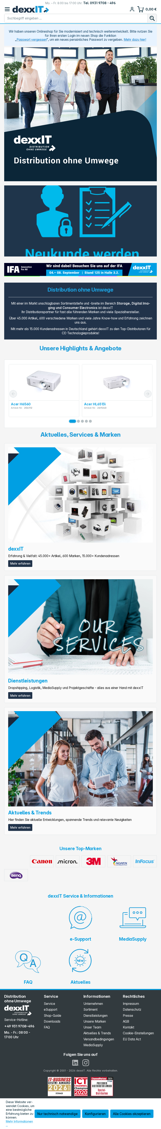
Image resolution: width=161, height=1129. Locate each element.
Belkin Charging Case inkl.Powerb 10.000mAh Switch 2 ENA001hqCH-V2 (115, 406)
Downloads (52, 1021)
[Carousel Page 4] (86, 421)
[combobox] (75, 18)
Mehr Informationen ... (19, 1123)
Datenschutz (132, 1010)
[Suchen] (152, 18)
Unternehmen (93, 1004)
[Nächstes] (147, 393)
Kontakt (128, 1027)
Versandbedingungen (98, 1039)
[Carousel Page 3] (82, 421)
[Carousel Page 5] (90, 421)
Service (49, 1004)
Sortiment (90, 1010)
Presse (128, 1016)
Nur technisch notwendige (57, 1114)
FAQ (47, 1027)
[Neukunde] (80, 220)
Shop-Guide (52, 1016)
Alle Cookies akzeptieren (132, 1114)
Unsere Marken (94, 1021)
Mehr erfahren (20, 563)
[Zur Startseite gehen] (30, 9)
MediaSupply (93, 1045)
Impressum (131, 1004)
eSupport (50, 1010)
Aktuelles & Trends (97, 1033)
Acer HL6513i (21, 404)
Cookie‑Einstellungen (138, 1033)
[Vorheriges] (13, 393)
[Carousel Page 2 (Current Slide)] (76, 421)
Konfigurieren (95, 1114)
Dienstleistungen (95, 1016)
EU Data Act (132, 1039)
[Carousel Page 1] (70, 421)
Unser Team (92, 1027)
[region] (80, 114)
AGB (126, 1021)
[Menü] (7, 9)
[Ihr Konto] (132, 9)
